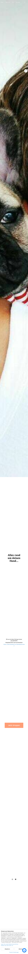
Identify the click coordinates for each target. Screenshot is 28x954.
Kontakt (18, 2)
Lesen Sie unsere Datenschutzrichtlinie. (9, 944)
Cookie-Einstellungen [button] (14, 952)
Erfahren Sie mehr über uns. (7, 945)
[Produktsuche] (26, 71)
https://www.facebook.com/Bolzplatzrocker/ (14, 645)
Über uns (8, 2)
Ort (13, 2)
